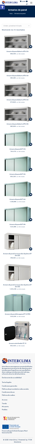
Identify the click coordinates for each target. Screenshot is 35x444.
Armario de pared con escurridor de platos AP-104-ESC (17, 255)
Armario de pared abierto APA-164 (17, 100)
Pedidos (4, 409)
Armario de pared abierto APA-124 (17, 75)
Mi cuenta (5, 406)
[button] (2, 7)
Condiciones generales (9, 386)
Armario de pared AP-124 (17, 174)
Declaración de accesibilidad (11, 377)
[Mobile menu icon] (31, 3)
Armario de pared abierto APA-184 (17, 124)
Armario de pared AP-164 (17, 199)
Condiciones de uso (8, 392)
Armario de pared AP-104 (18, 149)
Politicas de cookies (8, 395)
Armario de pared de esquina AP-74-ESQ (17, 314)
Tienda (4, 403)
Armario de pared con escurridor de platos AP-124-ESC (17, 286)
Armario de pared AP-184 (17, 224)
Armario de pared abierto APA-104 (17, 51)
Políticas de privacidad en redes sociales (15, 389)
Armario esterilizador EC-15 (17, 343)
